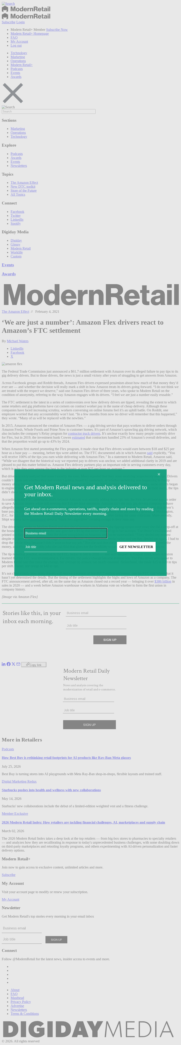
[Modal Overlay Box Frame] (90, 522)
